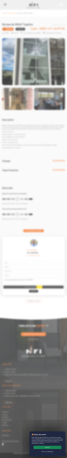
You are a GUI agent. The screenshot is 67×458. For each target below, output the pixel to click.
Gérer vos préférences (47, 451)
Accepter (47, 447)
